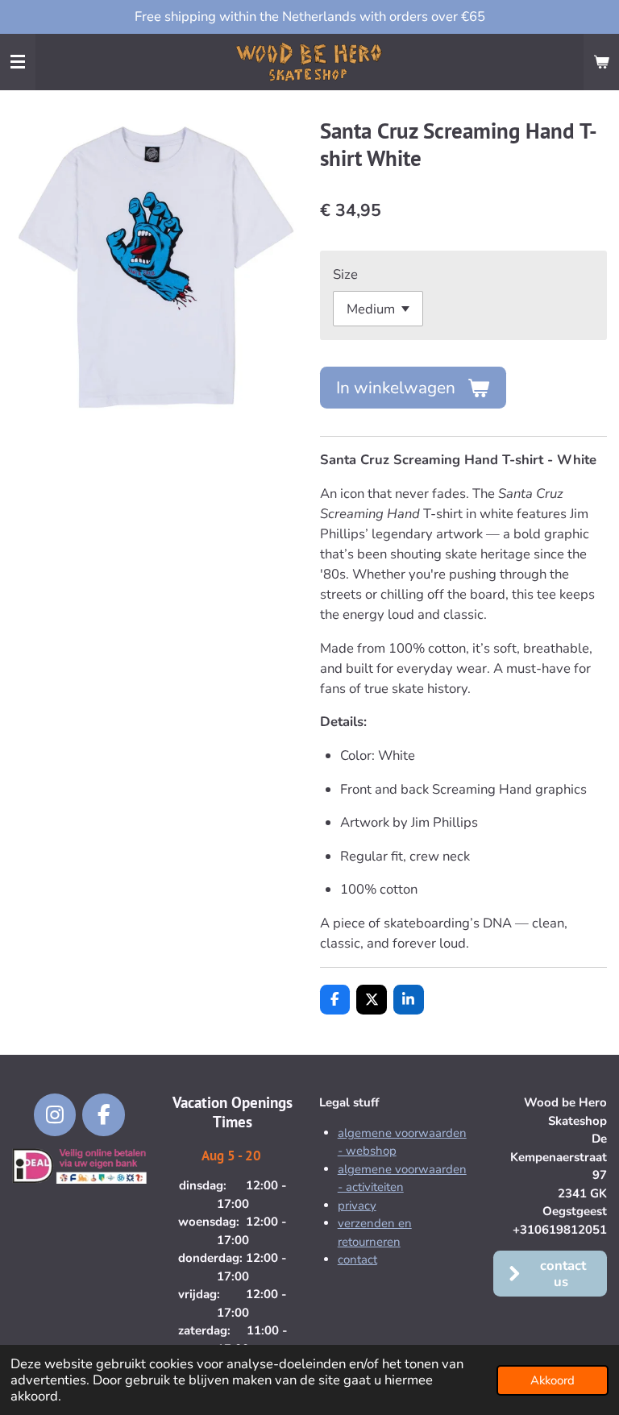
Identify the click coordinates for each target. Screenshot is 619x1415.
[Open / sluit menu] (17, 62)
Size (345, 274)
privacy (357, 1205)
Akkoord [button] (552, 1380)
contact (357, 1259)
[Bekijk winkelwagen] (601, 62)
